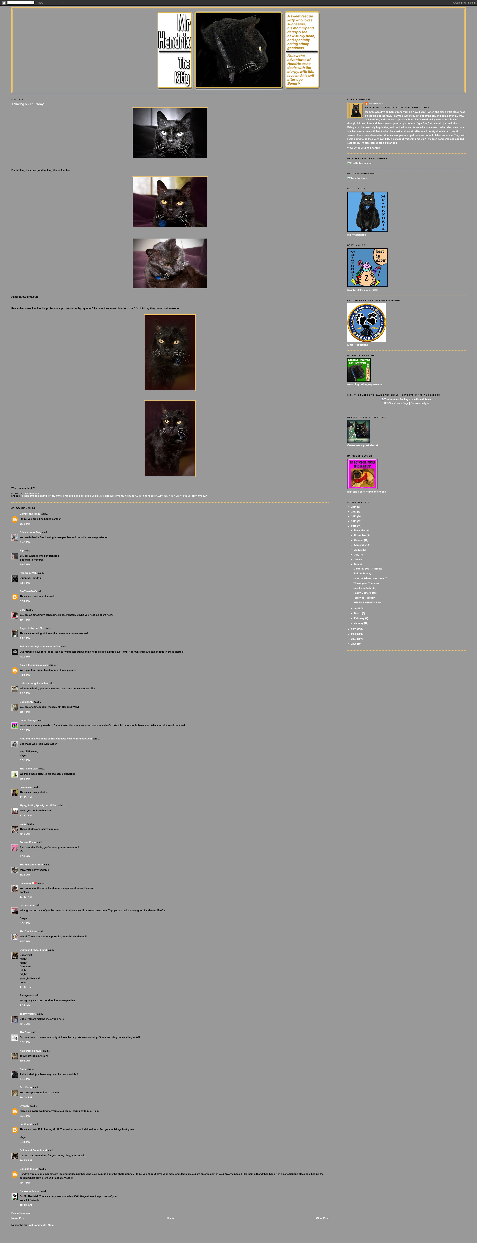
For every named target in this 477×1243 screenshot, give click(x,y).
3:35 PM (25, 1042)
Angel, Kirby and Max (32, 628)
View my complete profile (363, 148)
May (357, 564)
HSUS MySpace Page (396, 403)
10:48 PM (26, 1097)
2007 (354, 639)
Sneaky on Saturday (365, 588)
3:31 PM (25, 601)
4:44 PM (25, 1182)
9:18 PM (25, 730)
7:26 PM (25, 693)
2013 (354, 511)
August (358, 549)
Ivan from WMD (28, 573)
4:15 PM (25, 656)
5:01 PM (25, 675)
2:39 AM (25, 1005)
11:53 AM (26, 896)
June (357, 559)
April (357, 608)
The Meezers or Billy (31, 864)
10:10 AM (26, 1205)
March (358, 613)
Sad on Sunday (362, 573)
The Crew (25, 1032)
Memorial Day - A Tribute (367, 568)
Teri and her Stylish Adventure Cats (40, 646)
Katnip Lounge (28, 720)
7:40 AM (25, 1024)
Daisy (23, 824)
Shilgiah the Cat (29, 1169)
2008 (354, 634)
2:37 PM (25, 523)
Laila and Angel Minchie (34, 683)
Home (170, 1218)
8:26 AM (25, 874)
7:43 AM (25, 833)
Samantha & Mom (30, 1191)
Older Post (322, 1218)
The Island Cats (29, 768)
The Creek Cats (28, 931)
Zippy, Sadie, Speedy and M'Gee (38, 805)
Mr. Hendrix (376, 103)
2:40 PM (25, 542)
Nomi (23, 1069)
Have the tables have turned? (370, 578)
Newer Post (17, 1218)
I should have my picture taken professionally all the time (141, 496)
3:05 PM (25, 564)
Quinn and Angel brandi (34, 950)
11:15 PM (26, 797)
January (359, 623)
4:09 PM (25, 638)
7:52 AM (25, 856)
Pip (22, 550)
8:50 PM (25, 941)
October (359, 540)
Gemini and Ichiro (30, 513)
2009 (354, 629)
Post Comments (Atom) (41, 1225)
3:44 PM (25, 619)
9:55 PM (25, 778)
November (360, 535)
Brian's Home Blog (30, 532)
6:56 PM (25, 923)
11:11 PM (26, 987)
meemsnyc (26, 787)
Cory (22, 609)
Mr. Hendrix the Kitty (238, 15)
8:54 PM (25, 711)
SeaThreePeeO (28, 591)
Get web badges (420, 403)
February (359, 618)
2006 (354, 643)
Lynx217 (24, 1106)
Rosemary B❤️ (28, 883)
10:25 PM (26, 1160)
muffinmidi (26, 1124)
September (360, 545)
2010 (354, 526)
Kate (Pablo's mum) (31, 1050)
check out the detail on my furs (41, 496)
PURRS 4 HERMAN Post (367, 602)
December (360, 530)
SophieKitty (26, 702)
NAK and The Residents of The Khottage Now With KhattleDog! (56, 738)
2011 (354, 521)
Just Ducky (26, 1087)
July (357, 554)
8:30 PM (25, 1116)
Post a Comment (21, 1213)
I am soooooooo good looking (82, 496)
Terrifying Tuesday (364, 597)
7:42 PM (25, 1079)
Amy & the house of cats (34, 665)
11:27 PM (26, 815)
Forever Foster (28, 842)
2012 (354, 516)
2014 (354, 506)
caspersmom (27, 905)
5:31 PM (25, 1142)
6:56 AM (25, 1060)
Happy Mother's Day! (365, 592)
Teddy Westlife (28, 1013)
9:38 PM (25, 760)
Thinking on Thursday (193, 496)
